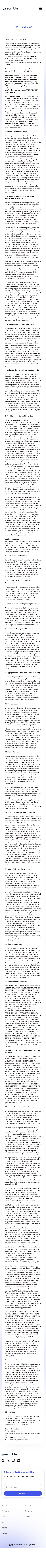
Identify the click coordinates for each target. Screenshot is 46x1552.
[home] (10, 8)
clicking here (31, 827)
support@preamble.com (20, 255)
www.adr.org (19, 1234)
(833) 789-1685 (18, 257)
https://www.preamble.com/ (15, 56)
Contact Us (9, 1425)
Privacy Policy (31, 82)
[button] (41, 8)
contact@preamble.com (19, 1440)
